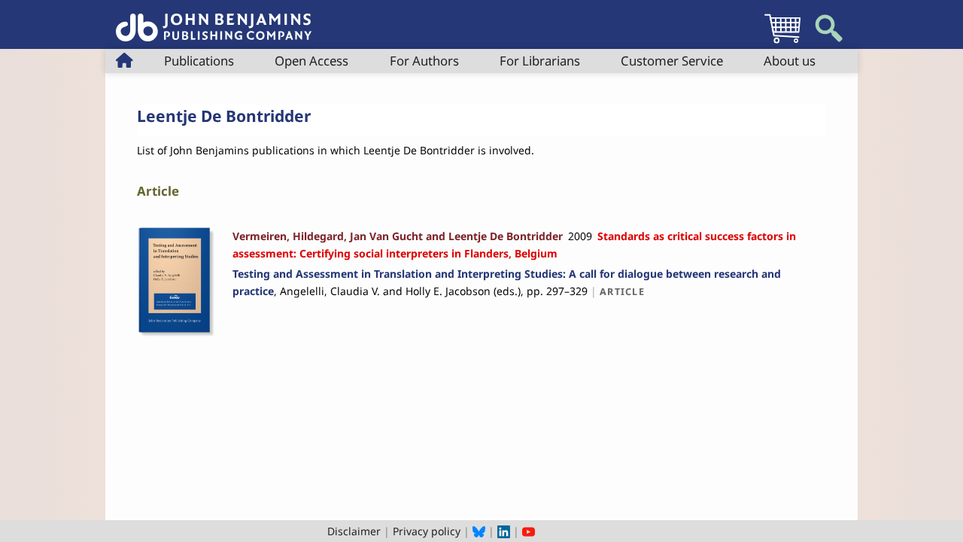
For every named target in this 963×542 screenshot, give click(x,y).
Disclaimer (354, 531)
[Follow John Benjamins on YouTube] (528, 531)
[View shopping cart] (782, 42)
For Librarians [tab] (540, 60)
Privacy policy (426, 531)
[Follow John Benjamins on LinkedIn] (503, 531)
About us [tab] (790, 60)
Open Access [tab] (311, 60)
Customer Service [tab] (672, 60)
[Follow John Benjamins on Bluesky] (478, 531)
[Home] (213, 19)
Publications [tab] (199, 60)
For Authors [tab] (424, 60)
